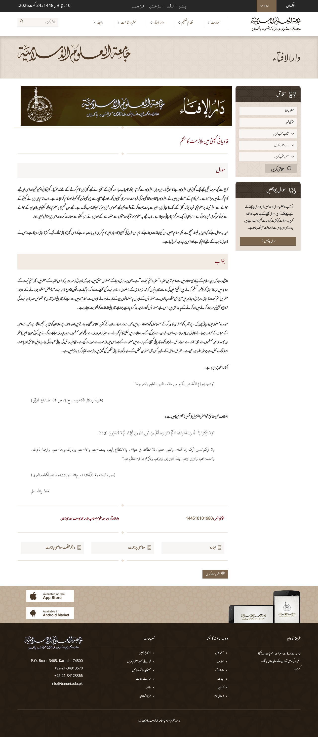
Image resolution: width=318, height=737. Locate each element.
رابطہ (100, 23)
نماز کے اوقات (143, 679)
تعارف (215, 23)
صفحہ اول (219, 653)
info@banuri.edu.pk (67, 683)
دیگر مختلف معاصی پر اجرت (60, 547)
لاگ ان (290, 6)
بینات (220, 679)
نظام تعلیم (187, 23)
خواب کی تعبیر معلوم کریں (139, 662)
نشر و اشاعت (128, 23)
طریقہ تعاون (145, 696)
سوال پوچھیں (270, 241)
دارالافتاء (159, 23)
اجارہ (213, 547)
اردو (266, 6)
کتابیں (221, 688)
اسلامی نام (219, 696)
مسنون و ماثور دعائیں (141, 670)
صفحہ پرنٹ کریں (213, 574)
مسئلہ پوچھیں (145, 653)
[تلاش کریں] (21, 22)
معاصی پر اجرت (136, 547)
